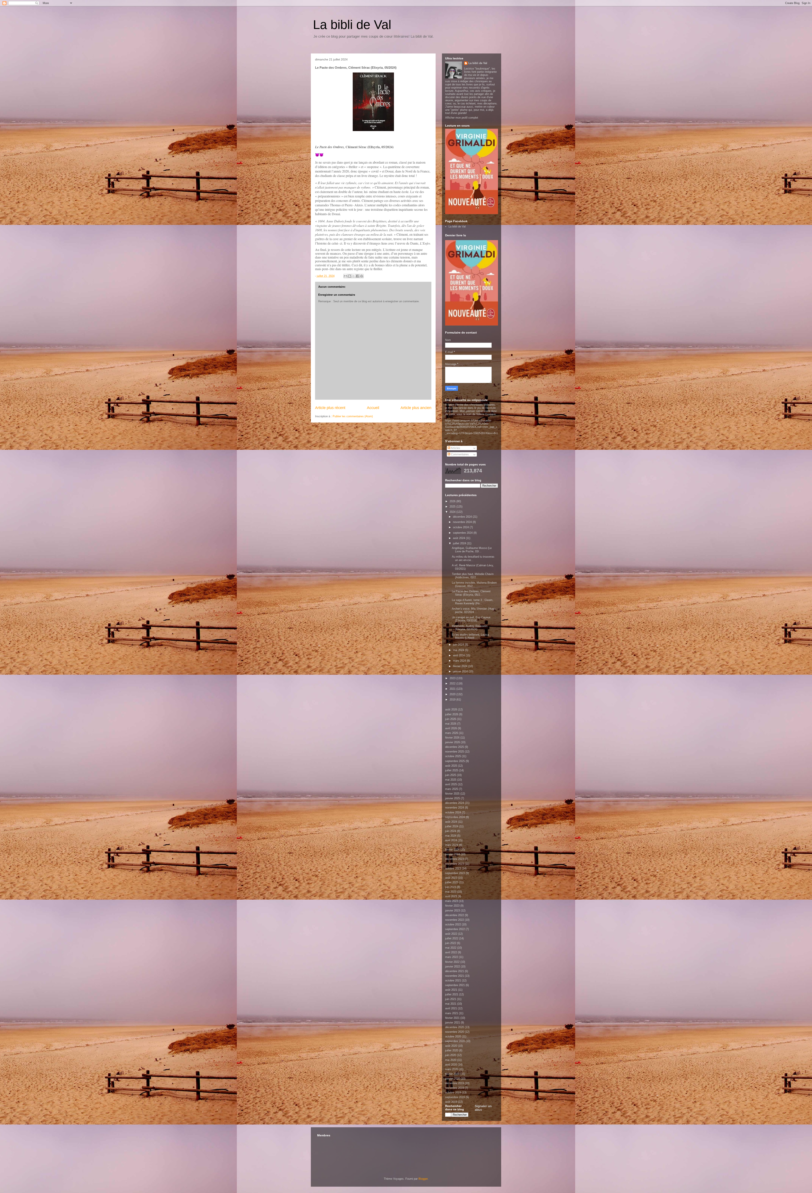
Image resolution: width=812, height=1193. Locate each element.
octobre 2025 (453, 756)
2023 (453, 678)
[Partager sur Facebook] (357, 276)
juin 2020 (450, 1055)
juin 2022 (450, 943)
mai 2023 (450, 891)
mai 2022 (450, 947)
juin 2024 (459, 644)
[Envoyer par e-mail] (345, 276)
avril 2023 (451, 896)
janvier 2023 (452, 910)
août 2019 (451, 1101)
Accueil (373, 408)
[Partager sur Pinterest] (361, 276)
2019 (453, 699)
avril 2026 (451, 728)
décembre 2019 (454, 1083)
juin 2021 (450, 999)
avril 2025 (451, 784)
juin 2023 (450, 887)
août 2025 (451, 765)
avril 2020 (451, 1064)
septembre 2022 (455, 929)
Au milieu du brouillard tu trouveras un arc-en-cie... (473, 558)
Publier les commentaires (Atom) (353, 416)
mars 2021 (451, 1013)
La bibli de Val (352, 25)
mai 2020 (450, 1060)
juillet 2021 (451, 994)
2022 (453, 683)
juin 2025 (450, 775)
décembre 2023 (454, 859)
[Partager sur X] (353, 276)
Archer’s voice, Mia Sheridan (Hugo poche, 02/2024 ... (473, 610)
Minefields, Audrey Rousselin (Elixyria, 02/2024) (469, 627)
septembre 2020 (455, 1041)
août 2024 (459, 538)
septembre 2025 (455, 761)
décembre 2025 (454, 746)
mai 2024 (459, 650)
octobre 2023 (453, 868)
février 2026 (452, 737)
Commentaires (459, 454)
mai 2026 (450, 723)
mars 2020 (451, 1069)
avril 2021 (451, 1008)
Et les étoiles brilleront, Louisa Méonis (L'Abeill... (470, 636)
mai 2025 (450, 779)
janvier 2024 (461, 671)
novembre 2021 (454, 975)
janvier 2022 (452, 966)
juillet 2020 (451, 1050)
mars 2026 (451, 733)
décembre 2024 (463, 516)
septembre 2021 (455, 985)
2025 (453, 506)
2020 (453, 694)
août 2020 (451, 1045)
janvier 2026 (452, 742)
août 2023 (451, 877)
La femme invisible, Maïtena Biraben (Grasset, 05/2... (474, 584)
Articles (455, 448)
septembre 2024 (463, 532)
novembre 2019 (454, 1087)
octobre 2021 (453, 980)
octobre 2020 (453, 1036)
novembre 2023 (454, 863)
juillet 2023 (451, 882)
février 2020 (452, 1073)
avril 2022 (451, 952)
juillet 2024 (460, 543)
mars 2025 (451, 789)
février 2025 (452, 793)
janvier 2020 (452, 1078)
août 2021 (451, 989)
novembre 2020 (454, 1031)
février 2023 (452, 905)
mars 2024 (460, 660)
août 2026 (451, 709)
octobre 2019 (453, 1092)
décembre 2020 (454, 1027)
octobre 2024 (461, 527)
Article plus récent (330, 408)
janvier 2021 (452, 1022)
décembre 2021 (454, 971)
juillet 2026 (451, 714)
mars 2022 (451, 957)
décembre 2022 (454, 915)
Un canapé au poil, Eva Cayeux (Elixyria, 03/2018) (471, 619)
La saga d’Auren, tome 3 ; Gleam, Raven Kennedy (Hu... (472, 601)
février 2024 (460, 666)
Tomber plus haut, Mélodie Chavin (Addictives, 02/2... (473, 575)
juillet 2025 (451, 770)
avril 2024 (459, 655)
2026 (453, 501)
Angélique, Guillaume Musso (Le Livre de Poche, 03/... (472, 549)
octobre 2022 (453, 924)
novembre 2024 (463, 522)
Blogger (423, 1178)
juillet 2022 (451, 938)
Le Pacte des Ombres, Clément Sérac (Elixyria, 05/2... (471, 593)
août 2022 (451, 933)
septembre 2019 (455, 1097)
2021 (453, 688)
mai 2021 (450, 1003)
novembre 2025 (454, 751)
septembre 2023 (455, 873)
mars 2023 (451, 901)
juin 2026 (450, 719)
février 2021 (452, 1017)
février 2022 (452, 961)
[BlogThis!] (349, 276)
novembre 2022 (454, 919)
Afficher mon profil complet (461, 117)
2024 (453, 511)
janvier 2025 (452, 798)
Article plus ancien (416, 408)
